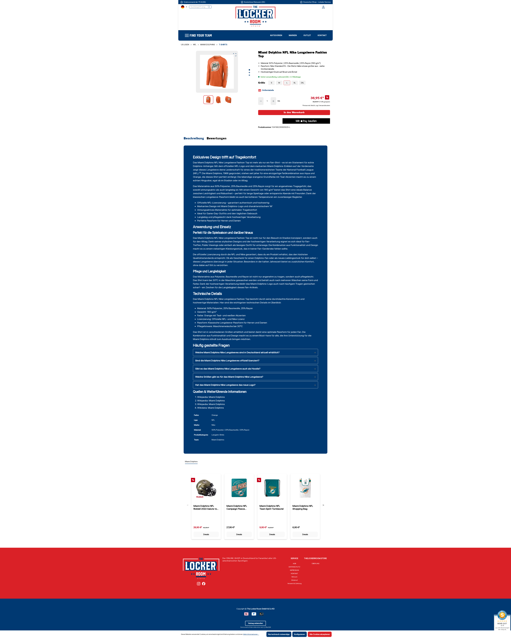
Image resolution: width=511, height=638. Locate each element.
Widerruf (294, 580)
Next (323, 505)
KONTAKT (294, 573)
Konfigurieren (299, 634)
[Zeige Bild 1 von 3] (249, 69)
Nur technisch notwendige (279, 634)
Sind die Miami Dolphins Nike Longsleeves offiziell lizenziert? (227, 360)
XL (295, 83)
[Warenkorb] (328, 6)
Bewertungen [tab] (216, 138)
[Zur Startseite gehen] (255, 16)
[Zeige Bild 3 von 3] (249, 75)
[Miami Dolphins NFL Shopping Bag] (305, 488)
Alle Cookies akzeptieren (320, 634)
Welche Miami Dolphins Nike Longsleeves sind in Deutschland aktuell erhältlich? (237, 352)
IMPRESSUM (294, 570)
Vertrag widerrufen (255, 623)
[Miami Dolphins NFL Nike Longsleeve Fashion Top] (217, 72)
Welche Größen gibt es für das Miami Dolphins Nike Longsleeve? (229, 376)
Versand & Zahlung (294, 583)
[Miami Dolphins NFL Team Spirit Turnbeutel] (272, 488)
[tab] (194, 139)
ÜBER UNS (315, 563)
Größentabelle (268, 90)
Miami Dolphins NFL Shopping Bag (302, 507)
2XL (302, 83)
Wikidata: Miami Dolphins (210, 407)
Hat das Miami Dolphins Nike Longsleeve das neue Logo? (225, 384)
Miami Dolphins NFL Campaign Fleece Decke (236, 507)
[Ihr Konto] (323, 8)
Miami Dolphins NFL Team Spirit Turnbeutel (271, 507)
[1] (200, 173)
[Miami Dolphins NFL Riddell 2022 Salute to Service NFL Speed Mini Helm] (206, 488)
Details (206, 534)
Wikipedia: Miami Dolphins (211, 397)
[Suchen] (208, 7)
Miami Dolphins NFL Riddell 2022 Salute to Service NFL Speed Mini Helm (205, 507)
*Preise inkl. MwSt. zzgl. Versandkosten (316, 105)
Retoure (294, 577)
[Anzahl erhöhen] (273, 101)
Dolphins (261, 283)
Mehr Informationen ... (251, 634)
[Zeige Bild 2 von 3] (249, 72)
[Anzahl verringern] (261, 101)
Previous (187, 505)
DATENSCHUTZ (294, 567)
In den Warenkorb (294, 112)
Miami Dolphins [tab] (191, 461)
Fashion (241, 162)
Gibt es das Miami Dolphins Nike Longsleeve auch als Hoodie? (227, 368)
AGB (294, 563)
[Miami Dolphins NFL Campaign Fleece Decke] (239, 488)
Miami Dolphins (206, 162)
